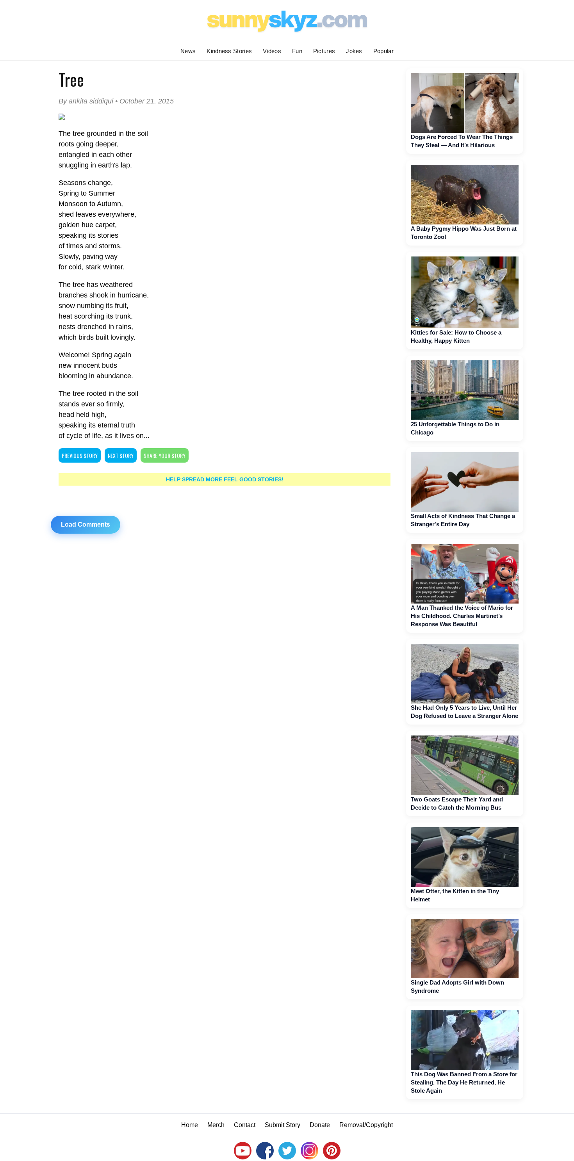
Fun (297, 51)
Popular (383, 51)
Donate (320, 1125)
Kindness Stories (229, 51)
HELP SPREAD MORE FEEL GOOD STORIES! (224, 479)
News (188, 51)
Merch (216, 1125)
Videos (272, 51)
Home (189, 1125)
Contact (244, 1125)
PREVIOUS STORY (80, 455)
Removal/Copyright (366, 1125)
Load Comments (85, 524)
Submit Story (282, 1125)
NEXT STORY (121, 455)
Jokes (354, 51)
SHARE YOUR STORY (164, 455)
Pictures (324, 51)
